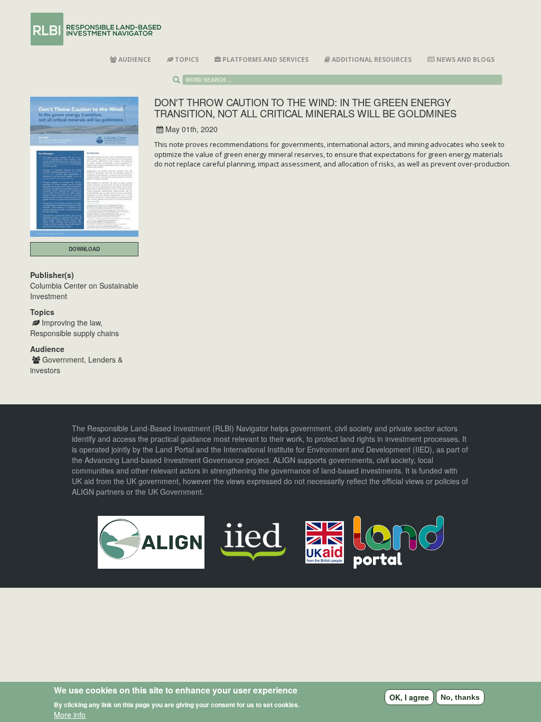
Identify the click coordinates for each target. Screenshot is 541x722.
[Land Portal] (398, 540)
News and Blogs (465, 59)
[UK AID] (324, 540)
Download (84, 249)
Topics (186, 59)
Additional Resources (371, 59)
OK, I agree (409, 697)
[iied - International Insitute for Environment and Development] (253, 540)
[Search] (178, 80)
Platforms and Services (265, 59)
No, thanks (460, 697)
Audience (134, 59)
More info (70, 714)
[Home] (101, 29)
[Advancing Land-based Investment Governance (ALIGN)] (151, 540)
